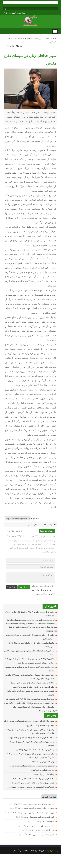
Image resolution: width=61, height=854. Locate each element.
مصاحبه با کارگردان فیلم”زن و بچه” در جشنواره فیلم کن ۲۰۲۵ (30, 737)
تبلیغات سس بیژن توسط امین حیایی (40, 826)
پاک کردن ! (11, 587)
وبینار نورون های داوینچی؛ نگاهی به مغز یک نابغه (36, 663)
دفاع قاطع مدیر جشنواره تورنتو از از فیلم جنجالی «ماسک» (32, 683)
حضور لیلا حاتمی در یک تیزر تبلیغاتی (41, 834)
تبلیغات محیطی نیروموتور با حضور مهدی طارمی (36, 808)
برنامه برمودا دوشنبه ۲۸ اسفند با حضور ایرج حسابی (34, 749)
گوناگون (52, 42)
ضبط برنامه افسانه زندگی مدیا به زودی (40, 725)
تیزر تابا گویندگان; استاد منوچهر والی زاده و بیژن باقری (33, 813)
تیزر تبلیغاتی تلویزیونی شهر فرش (41, 830)
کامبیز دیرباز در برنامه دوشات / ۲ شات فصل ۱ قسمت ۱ (33, 783)
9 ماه (11, 804)
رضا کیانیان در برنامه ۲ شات (43, 774)
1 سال (11, 808)
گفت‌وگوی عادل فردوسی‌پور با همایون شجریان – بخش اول (31, 787)
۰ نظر (22, 46)
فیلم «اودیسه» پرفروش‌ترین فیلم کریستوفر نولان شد (34, 687)
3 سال (6, 813)
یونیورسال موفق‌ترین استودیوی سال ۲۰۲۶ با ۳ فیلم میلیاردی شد (30, 699)
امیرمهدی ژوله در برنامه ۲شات (42, 770)
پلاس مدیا (51, 715)
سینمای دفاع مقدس (35, 524)
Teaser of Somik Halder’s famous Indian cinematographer (32, 766)
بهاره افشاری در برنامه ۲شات (43, 762)
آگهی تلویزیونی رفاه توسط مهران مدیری (38, 817)
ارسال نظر (24, 587)
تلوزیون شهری (49, 797)
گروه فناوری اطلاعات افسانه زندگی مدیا (28, 850)
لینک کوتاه (35, 518)
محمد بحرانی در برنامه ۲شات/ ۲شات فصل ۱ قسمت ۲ (33, 778)
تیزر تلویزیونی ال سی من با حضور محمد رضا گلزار (35, 804)
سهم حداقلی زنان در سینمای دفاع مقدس (30, 59)
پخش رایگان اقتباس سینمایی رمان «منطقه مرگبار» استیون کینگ (29, 659)
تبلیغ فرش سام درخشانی (44, 821)
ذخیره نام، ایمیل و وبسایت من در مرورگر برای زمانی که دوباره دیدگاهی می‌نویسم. (43, 590)
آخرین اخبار (50, 606)
